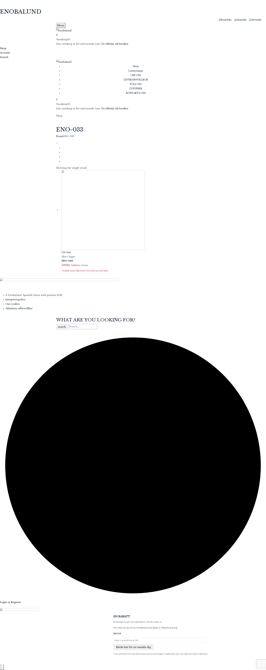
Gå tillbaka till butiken (114, 43)
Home (59, 136)
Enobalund (20, 11)
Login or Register (10, 602)
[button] (133, 35)
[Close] (2, 667)
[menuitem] (225, 20)
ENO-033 (67, 260)
